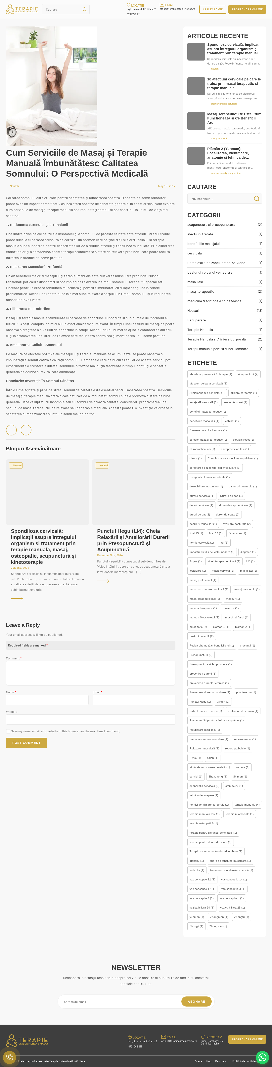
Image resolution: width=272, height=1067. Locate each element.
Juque (196, 561)
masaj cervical (223, 570)
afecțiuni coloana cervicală (208, 383)
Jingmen (248, 552)
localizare (198, 570)
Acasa (198, 1061)
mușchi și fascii (237, 617)
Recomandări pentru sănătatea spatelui (217, 720)
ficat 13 (196, 533)
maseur (233, 598)
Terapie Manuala (224, 329)
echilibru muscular (203, 523)
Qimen (223, 701)
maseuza (231, 608)
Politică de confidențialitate (249, 1061)
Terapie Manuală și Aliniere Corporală (224, 339)
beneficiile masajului (224, 243)
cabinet (232, 420)
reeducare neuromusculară (209, 739)
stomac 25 (234, 785)
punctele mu (246, 692)
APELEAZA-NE (213, 9)
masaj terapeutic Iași (205, 598)
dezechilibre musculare (206, 486)
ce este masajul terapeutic (208, 439)
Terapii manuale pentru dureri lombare (224, 348)
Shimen (240, 776)
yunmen (197, 916)
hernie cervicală (202, 542)
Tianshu (197, 860)
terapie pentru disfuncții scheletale (213, 832)
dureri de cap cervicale (235, 505)
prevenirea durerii (203, 673)
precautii (247, 645)
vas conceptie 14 (234, 879)
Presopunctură (201, 654)
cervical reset (243, 439)
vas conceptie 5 (232, 898)
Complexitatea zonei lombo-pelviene (224, 262)
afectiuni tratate (224, 234)
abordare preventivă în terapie (211, 374)
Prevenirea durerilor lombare (210, 692)
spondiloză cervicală (204, 785)
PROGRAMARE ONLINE (247, 9)
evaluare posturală (237, 523)
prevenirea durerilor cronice (209, 683)
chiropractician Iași (235, 449)
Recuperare (224, 320)
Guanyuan (237, 533)
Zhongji (196, 926)
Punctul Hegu (200, 701)
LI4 (250, 561)
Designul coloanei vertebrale (224, 272)
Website (12, 711)
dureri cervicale (201, 505)
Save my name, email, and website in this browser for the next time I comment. (65, 731)
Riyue (195, 757)
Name (11, 692)
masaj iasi (224, 282)
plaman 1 (221, 626)
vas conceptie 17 (202, 888)
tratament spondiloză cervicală (231, 870)
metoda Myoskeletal (204, 617)
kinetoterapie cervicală (224, 561)
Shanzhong (217, 776)
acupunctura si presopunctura (224, 224)
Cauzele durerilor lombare (208, 430)
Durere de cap (231, 495)
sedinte (242, 767)
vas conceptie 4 (202, 898)
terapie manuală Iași (205, 814)
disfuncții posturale (243, 486)
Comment (14, 658)
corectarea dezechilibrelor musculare (215, 467)
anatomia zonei (235, 402)
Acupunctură (248, 374)
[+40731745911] (9, 1057)
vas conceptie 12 (202, 879)
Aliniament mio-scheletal (207, 392)
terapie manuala (247, 804)
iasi (224, 542)
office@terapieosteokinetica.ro (177, 9)
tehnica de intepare (204, 795)
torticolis (197, 870)
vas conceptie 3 (233, 888)
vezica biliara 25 (232, 907)
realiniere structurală (243, 711)
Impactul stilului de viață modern (212, 552)
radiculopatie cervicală (206, 711)
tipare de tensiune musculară (230, 860)
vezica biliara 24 (202, 907)
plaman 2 (243, 626)
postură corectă (202, 636)
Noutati (14, 186)
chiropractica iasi (202, 449)
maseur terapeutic (203, 608)
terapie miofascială (240, 814)
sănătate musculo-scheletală (210, 767)
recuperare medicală (205, 729)
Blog (208, 1061)
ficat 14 (216, 533)
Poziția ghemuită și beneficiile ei (212, 645)
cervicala (224, 253)
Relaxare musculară (204, 748)
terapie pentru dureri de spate (211, 842)
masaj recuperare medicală (209, 589)
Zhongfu (241, 916)
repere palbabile (237, 748)
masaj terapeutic (224, 291)
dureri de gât (200, 514)
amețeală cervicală (204, 402)
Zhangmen (219, 916)
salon (212, 757)
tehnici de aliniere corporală (209, 804)
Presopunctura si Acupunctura (211, 664)
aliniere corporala (244, 392)
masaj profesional (203, 580)
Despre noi (221, 1061)
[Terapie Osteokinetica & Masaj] (22, 9)
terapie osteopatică (204, 823)
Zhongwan (218, 926)
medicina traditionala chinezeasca (224, 301)
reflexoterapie (245, 739)
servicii (196, 776)
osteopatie (198, 626)
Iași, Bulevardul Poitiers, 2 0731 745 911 (141, 12)
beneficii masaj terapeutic (208, 411)
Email (97, 692)
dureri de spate (228, 514)
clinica (196, 458)
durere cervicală (202, 495)
